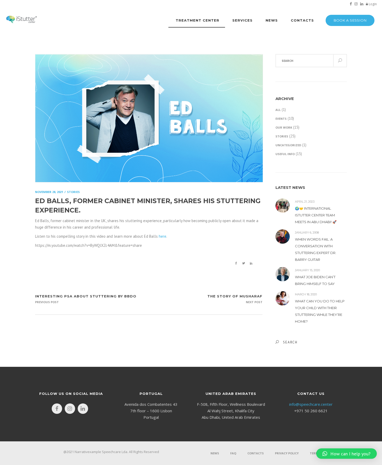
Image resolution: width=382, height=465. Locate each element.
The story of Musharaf (234, 296)
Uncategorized (288, 145)
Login (372, 4)
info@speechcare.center (311, 404)
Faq (233, 453)
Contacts (255, 453)
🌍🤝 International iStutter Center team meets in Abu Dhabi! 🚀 (316, 215)
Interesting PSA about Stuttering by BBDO (85, 296)
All (278, 110)
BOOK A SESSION (350, 20)
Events (281, 119)
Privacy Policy (287, 453)
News (214, 453)
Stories (281, 136)
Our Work (283, 127)
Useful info (285, 154)
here (162, 236)
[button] (346, 453)
